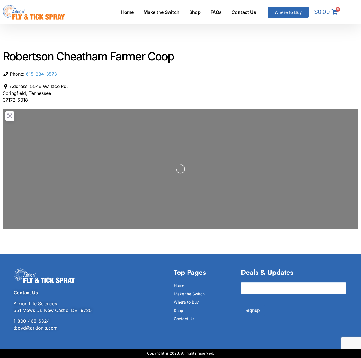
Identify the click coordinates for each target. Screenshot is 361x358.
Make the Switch (161, 12)
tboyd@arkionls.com (36, 328)
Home (127, 12)
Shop (195, 12)
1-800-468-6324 (32, 321)
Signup (252, 310)
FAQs (216, 12)
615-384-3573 (41, 74)
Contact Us (244, 12)
